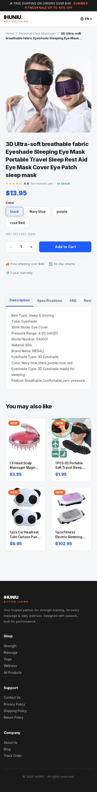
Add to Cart (65, 246)
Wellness (10, 666)
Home (10, 33)
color (10, 203)
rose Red (17, 223)
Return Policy (14, 717)
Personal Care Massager (37, 33)
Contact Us (12, 697)
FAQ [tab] (73, 301)
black (14, 211)
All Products (13, 672)
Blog (7, 749)
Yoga (8, 659)
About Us (10, 743)
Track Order (13, 756)
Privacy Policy (14, 704)
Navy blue (38, 211)
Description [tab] (20, 300)
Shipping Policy (15, 711)
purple (62, 211)
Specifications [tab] (49, 301)
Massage (10, 652)
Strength (10, 646)
